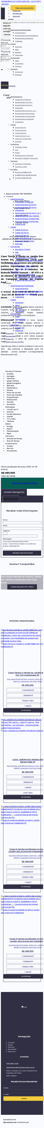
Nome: (5, 520)
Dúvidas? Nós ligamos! (14, 492)
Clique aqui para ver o (22, 587)
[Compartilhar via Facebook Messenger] (22, 573)
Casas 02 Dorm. (21, 130)
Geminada (19, 55)
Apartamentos (20, 33)
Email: (5, 526)
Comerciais (15, 58)
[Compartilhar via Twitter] (10, 573)
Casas (13, 44)
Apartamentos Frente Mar (24, 119)
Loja (16, 150)
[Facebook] (24, 1022)
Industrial (18, 75)
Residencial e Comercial (24, 155)
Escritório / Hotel (21, 147)
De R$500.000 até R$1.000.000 (25, 175)
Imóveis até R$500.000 (23, 172)
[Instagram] (24, 1026)
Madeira (18, 52)
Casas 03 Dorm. (21, 133)
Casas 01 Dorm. (20, 128)
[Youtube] (24, 1030)
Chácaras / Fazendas (23, 164)
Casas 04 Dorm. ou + (22, 136)
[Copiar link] (26, 573)
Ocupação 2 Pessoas (23, 100)
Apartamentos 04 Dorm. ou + (25, 111)
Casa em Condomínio (23, 139)
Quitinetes (18, 41)
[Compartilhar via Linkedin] (14, 573)
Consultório (19, 64)
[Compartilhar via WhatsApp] (2, 573)
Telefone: (6, 531)
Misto (17, 50)
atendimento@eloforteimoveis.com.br (20, 1067)
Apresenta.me (9, 1119)
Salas (17, 61)
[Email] (24, 1017)
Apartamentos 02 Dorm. (24, 102)
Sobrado (18, 141)
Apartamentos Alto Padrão (25, 114)
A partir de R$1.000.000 (23, 178)
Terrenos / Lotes (21, 167)
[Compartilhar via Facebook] (6, 573)
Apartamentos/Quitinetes (20, 30)
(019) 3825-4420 (12, 1063)
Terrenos (18, 66)
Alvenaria (18, 47)
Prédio (17, 153)
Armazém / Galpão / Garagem (26, 158)
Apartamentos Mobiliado (24, 38)
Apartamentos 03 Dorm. (24, 105)
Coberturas (19, 122)
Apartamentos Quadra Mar (25, 116)
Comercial (19, 72)
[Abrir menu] (2, 190)
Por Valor (14, 169)
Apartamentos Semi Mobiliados (26, 36)
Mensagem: (7, 539)
